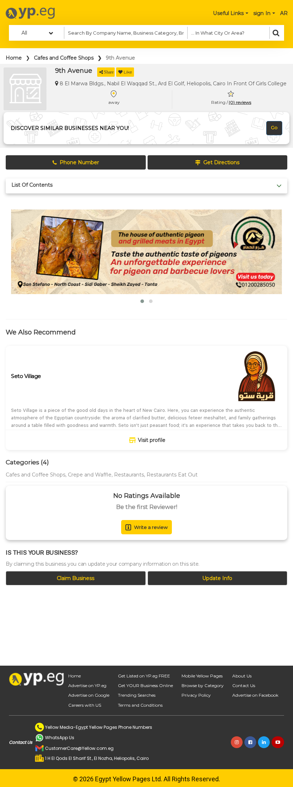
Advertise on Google (88, 695)
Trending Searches (136, 695)
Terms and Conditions (140, 705)
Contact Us (243, 685)
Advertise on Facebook (255, 695)
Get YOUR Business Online (145, 685)
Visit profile (151, 440)
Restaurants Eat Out (172, 474)
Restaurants (129, 474)
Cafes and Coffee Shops (64, 58)
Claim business (75, 578)
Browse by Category (203, 685)
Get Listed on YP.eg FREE (144, 675)
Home (14, 58)
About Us (242, 675)
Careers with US (84, 705)
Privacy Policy (196, 695)
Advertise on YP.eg (87, 685)
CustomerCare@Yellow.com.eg (79, 748)
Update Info (217, 578)
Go (274, 127)
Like (128, 72)
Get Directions (221, 162)
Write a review (151, 527)
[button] (142, 301)
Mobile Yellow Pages (202, 675)
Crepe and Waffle (89, 474)
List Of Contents (32, 185)
